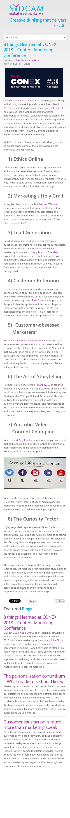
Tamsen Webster (48, 204)
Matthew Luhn (45, 384)
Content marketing (27, 60)
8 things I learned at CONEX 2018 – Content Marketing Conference (30, 622)
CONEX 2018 (11, 100)
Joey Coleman (40, 300)
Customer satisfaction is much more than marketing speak (32, 724)
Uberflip (55, 108)
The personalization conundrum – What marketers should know (34, 678)
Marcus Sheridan (48, 252)
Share (61, 601)
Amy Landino (25, 440)
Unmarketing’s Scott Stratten (20, 167)
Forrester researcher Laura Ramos (23, 340)
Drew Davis (48, 527)
